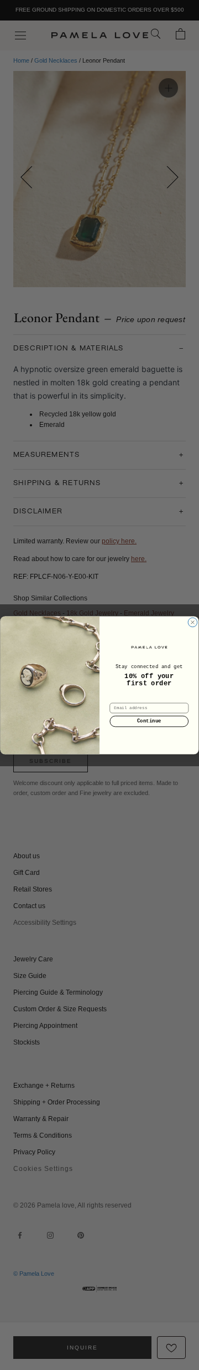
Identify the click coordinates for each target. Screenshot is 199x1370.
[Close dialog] (193, 622)
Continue (149, 721)
